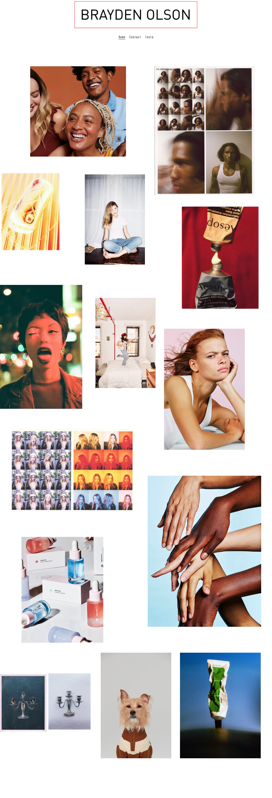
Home (122, 37)
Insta (149, 37)
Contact (135, 37)
